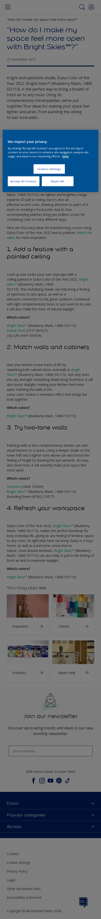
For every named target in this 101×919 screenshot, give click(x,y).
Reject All (57, 181)
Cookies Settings (49, 169)
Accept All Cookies (24, 181)
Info (65, 156)
